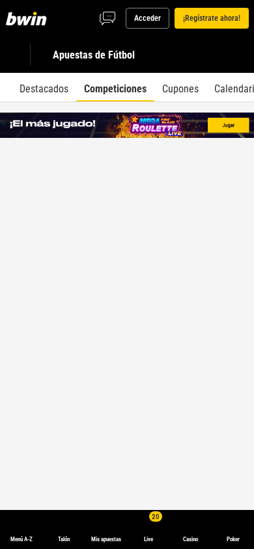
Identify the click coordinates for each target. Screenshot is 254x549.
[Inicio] (28, 18)
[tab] (44, 87)
